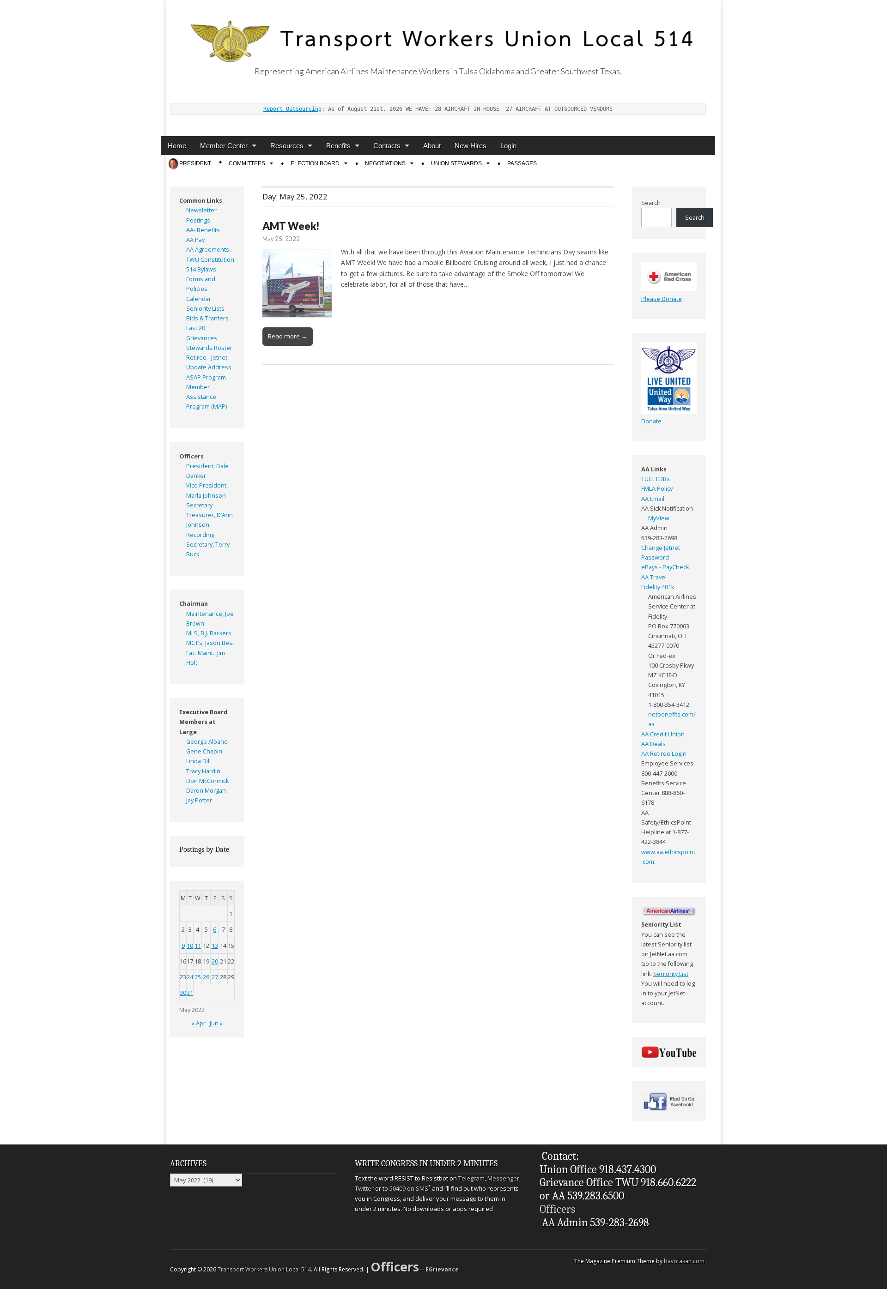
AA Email (652, 499)
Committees (247, 163)
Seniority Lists (205, 309)
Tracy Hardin (203, 771)
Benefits (338, 146)
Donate (651, 421)
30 (183, 993)
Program (214, 377)
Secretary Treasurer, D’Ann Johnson (209, 515)
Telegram (471, 1178)
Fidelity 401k (657, 587)
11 (197, 946)
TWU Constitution (210, 260)
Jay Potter (199, 800)
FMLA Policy (657, 489)
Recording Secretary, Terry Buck (208, 545)
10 (190, 946)
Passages (522, 163)
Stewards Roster (209, 348)
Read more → (287, 336)
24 (190, 977)
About (432, 146)
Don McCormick (207, 781)
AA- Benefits (203, 230)
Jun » (216, 1023)
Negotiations (385, 163)
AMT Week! (291, 226)
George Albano (207, 742)
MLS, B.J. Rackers (208, 633)
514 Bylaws (201, 269)
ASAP (193, 377)
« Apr (198, 1023)
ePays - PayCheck (665, 567)
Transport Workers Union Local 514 (264, 1269)
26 (206, 977)
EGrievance (442, 1269)
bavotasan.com (684, 1261)
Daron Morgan (206, 791)
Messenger (503, 1178)
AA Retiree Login (664, 754)
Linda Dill (198, 761)
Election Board (315, 163)
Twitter (364, 1188)
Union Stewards (456, 163)
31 (190, 993)
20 (215, 961)
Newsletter (201, 210)
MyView (658, 518)
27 (215, 977)
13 (215, 946)
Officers (557, 1209)
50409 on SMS (408, 1188)
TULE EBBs (655, 479)
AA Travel (654, 577)
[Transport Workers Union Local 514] (438, 31)
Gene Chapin (204, 751)
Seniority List (670, 974)
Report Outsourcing (292, 109)
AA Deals (653, 744)
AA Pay (195, 240)
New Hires (470, 146)
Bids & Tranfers (207, 318)
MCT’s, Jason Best (210, 643)
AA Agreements (207, 249)
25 (197, 977)
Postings (198, 220)
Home (177, 146)
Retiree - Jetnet (206, 357)
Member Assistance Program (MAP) (206, 397)
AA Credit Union (663, 734)
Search (651, 203)
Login (508, 146)
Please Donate (661, 299)
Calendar (198, 299)
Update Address (208, 367)
